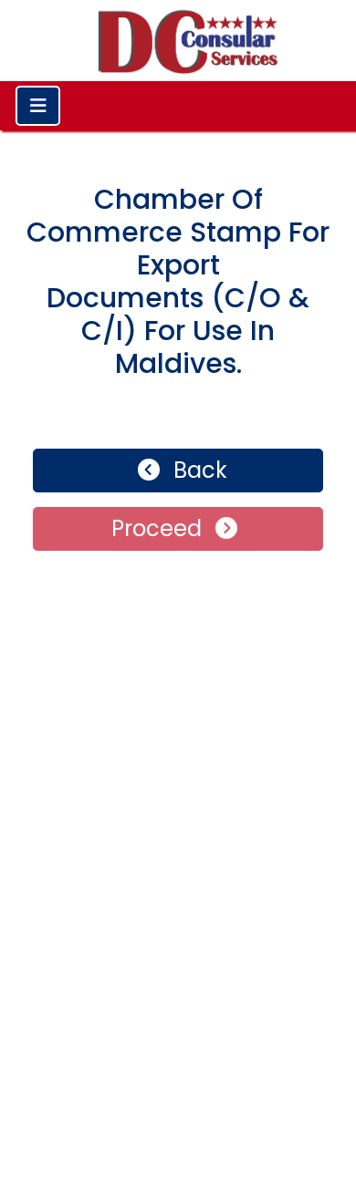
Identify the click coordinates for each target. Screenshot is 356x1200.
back (197, 470)
